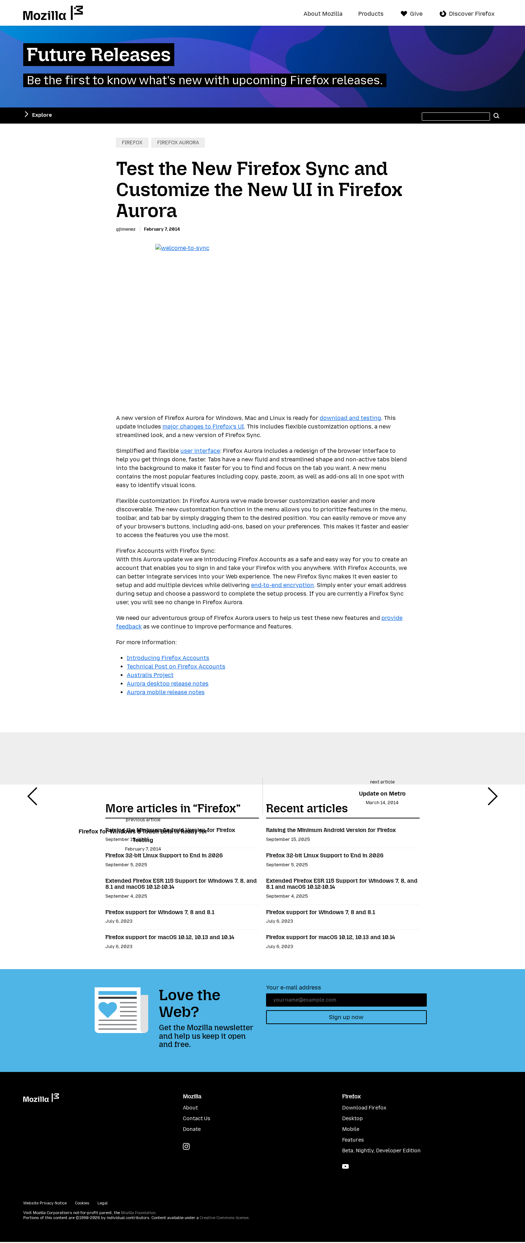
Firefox (132, 143)
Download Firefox (364, 1108)
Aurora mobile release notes (166, 692)
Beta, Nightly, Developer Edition (381, 1151)
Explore (42, 115)
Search (496, 115)
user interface (200, 450)
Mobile (350, 1129)
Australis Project (150, 675)
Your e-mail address (293, 987)
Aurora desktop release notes (168, 683)
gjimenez (125, 229)
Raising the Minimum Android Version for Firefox (170, 830)
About (190, 1108)
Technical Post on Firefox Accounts (176, 666)
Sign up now (346, 1017)
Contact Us (196, 1119)
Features (353, 1140)
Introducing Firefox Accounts (168, 658)
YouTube (345, 1166)
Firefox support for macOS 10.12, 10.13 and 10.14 (169, 937)
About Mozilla (323, 14)
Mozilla (53, 13)
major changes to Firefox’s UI (203, 426)
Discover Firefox (472, 13)
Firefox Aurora (178, 143)
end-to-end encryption (282, 585)
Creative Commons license (224, 1218)
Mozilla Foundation (138, 1213)
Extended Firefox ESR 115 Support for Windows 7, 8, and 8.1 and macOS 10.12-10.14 (181, 884)
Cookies (82, 1203)
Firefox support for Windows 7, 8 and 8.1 (159, 912)
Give (416, 13)
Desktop (352, 1119)
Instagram (186, 1146)
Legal (103, 1203)
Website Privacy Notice (45, 1203)
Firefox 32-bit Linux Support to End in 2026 (164, 855)
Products (371, 14)
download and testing (350, 418)
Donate (192, 1129)
